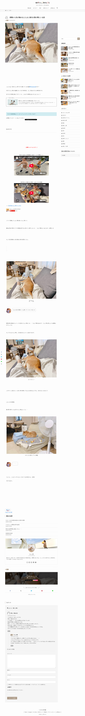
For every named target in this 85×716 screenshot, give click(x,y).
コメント (9, 653)
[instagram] (29, 562)
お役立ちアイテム (65, 117)
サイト (8, 679)
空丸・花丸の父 (14, 613)
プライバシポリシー (51, 712)
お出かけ (64, 115)
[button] (10, 591)
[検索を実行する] (78, 39)
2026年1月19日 (9, 534)
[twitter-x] (27, 562)
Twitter (26, 712)
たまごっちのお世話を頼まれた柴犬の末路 (15, 521)
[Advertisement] (31, 73)
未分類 (63, 133)
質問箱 (63, 143)
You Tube (35, 712)
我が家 (63, 128)
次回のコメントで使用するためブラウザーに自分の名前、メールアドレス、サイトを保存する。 (27, 684)
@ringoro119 (33, 86)
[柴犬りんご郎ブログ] (42, 2)
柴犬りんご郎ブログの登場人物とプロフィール (29, 100)
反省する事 (64, 120)
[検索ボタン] (57, 8)
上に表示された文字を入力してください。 (15, 690)
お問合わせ (58, 712)
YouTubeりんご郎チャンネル (14, 205)
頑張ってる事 (65, 146)
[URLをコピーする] (1, 364)
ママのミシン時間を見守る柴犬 (13, 525)
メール (9, 675)
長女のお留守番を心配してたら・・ (14, 529)
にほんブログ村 (8, 512)
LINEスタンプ (40, 712)
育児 (63, 136)
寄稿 (63, 123)
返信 (9, 631)
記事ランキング (65, 138)
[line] (33, 562)
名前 (8, 670)
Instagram (30, 712)
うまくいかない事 (65, 112)
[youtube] (35, 562)
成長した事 (64, 125)
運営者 (45, 712)
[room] (31, 562)
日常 (7, 20)
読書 (63, 141)
